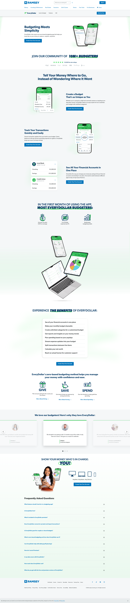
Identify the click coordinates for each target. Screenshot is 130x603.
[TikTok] (96, 582)
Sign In (102, 2)
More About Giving (41, 399)
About (81, 582)
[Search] (72, 2)
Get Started (50, 582)
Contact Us (59, 582)
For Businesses (90, 7)
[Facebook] (92, 582)
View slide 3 (67, 451)
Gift (56, 13)
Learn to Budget (42, 13)
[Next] (126, 431)
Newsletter (65, 582)
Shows (75, 7)
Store (100, 7)
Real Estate (48, 7)
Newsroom (70, 582)
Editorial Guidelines (73, 587)
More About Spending (87, 399)
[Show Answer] (104, 504)
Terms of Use (62, 600)
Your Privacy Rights (43, 587)
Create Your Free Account (33, 40)
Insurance (56, 7)
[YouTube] (100, 582)
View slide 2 (65, 451)
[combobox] (64, 2)
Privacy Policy (56, 600)
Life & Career (64, 7)
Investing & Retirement (37, 7)
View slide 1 (62, 451)
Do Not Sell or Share (52, 587)
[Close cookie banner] (128, 601)
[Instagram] (104, 582)
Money (26, 7)
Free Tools (81, 7)
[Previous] (3, 431)
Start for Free (101, 13)
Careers (54, 582)
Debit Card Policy (27, 587)
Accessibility (65, 587)
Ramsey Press (76, 582)
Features (51, 13)
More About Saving (64, 399)
